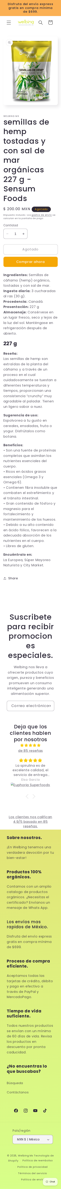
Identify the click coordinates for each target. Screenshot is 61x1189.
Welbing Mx (25, 1155)
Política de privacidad (32, 1167)
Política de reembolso (38, 1160)
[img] (30, 745)
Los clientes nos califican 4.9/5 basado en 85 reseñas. (30, 822)
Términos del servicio (32, 1173)
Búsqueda (15, 1083)
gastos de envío (42, 215)
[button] (9, 22)
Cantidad (10, 225)
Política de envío (32, 1179)
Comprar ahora (30, 262)
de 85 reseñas (30, 750)
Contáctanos (18, 1092)
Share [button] (13, 578)
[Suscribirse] (49, 706)
